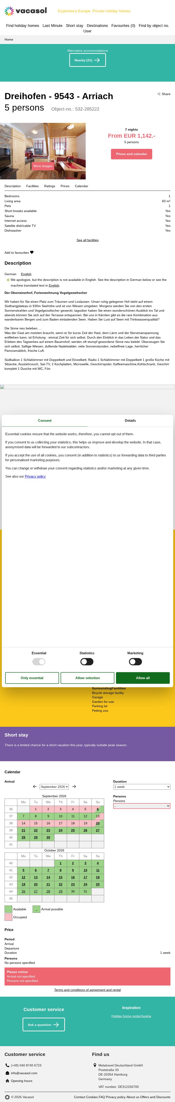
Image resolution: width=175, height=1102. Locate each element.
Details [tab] (130, 420)
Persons (119, 801)
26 (85, 830)
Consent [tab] (44, 420)
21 (23, 830)
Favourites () (123, 25)
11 (98, 870)
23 (48, 830)
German (10, 274)
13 (36, 877)
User (87, 31)
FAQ (102, 1097)
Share (166, 94)
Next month (74, 786)
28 (23, 837)
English (26, 274)
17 (85, 877)
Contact (79, 1097)
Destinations (97, 25)
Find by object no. (154, 25)
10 (85, 870)
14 (48, 877)
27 (98, 830)
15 (60, 877)
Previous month (34, 786)
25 (73, 830)
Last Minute (52, 25)
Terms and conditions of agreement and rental (87, 990)
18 (98, 877)
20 (98, 823)
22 (36, 830)
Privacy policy (116, 1097)
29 (36, 837)
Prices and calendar (131, 154)
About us (132, 1097)
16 (73, 877)
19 (23, 884)
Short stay (74, 25)
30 (48, 837)
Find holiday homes (22, 25)
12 (23, 877)
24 (60, 830)
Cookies (92, 1097)
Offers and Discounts (155, 1097)
